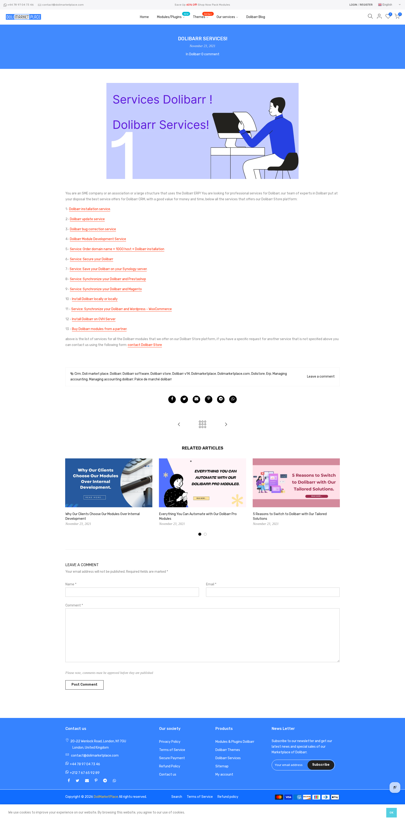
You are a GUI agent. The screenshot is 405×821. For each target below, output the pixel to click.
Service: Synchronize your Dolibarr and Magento (106, 289)
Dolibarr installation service (89, 209)
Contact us (167, 774)
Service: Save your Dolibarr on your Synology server (108, 269)
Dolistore (258, 374)
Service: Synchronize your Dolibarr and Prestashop (108, 279)
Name (70, 584)
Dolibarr (195, 54)
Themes (202, 16)
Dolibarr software (136, 374)
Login (353, 4)
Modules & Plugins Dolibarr (234, 742)
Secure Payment (172, 758)
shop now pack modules (214, 4)
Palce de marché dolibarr (153, 379)
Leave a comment (321, 377)
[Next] (335, 497)
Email (211, 584)
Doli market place (95, 374)
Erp (268, 374)
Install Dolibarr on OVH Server (94, 319)
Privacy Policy (169, 742)
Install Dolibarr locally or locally (95, 299)
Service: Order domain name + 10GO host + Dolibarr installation (117, 249)
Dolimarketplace (203, 374)
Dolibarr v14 (181, 374)
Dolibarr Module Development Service (98, 239)
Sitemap (222, 766)
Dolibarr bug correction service (93, 229)
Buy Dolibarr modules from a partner (99, 329)
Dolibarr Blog (255, 17)
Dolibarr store (160, 374)
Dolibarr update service (87, 219)
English (387, 4)
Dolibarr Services (228, 758)
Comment (74, 605)
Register (366, 4)
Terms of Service (172, 750)
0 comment (210, 54)
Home (144, 17)
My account (224, 774)
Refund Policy (169, 766)
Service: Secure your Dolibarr (91, 259)
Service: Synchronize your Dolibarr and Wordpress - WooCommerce (121, 309)
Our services (226, 17)
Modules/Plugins (172, 16)
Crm (78, 374)
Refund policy (228, 797)
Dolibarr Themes (227, 750)
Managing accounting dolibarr (111, 379)
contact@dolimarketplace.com (63, 4)
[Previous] (70, 497)
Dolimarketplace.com (234, 374)
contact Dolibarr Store (145, 345)
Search (176, 797)
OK (392, 812)
